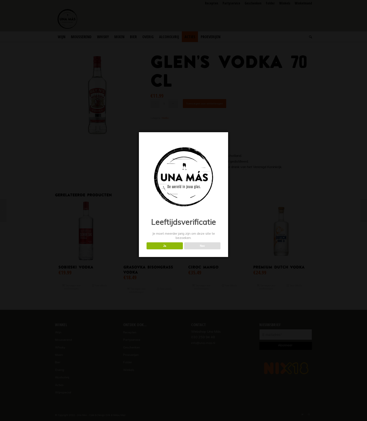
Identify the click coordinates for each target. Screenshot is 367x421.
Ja (164, 245)
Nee (202, 245)
